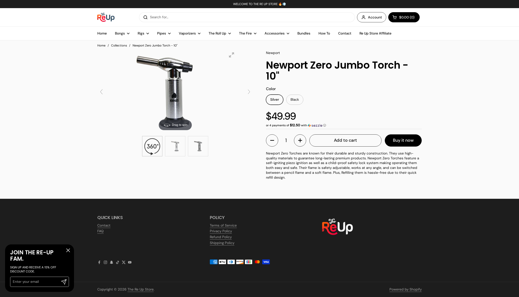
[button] (404, 17)
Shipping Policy (222, 243)
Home (101, 45)
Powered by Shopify (405, 289)
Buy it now (403, 140)
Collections (119, 45)
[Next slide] (249, 92)
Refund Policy (221, 237)
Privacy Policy (221, 231)
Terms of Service (223, 225)
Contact (103, 225)
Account (375, 17)
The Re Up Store (141, 289)
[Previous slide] (101, 92)
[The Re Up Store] (106, 17)
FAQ (100, 231)
